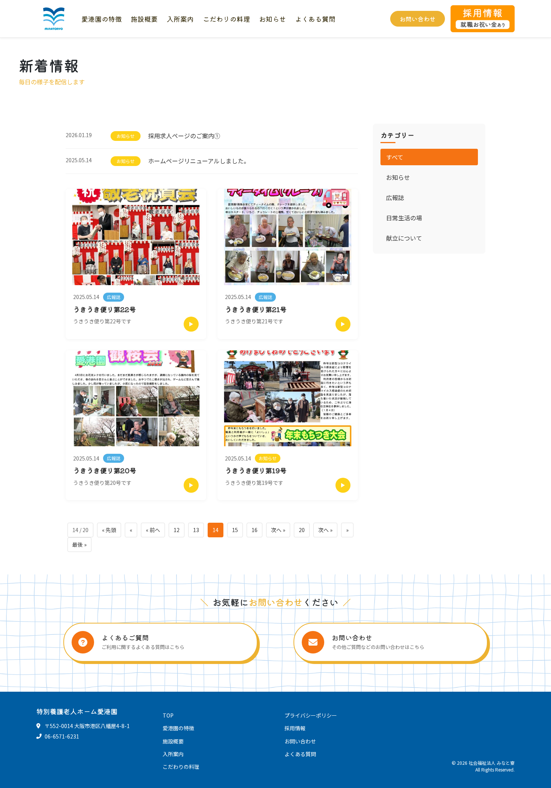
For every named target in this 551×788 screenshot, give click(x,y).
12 (177, 530)
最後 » (79, 544)
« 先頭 (109, 530)
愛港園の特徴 (101, 19)
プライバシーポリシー (310, 715)
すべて (394, 157)
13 (196, 530)
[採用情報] (483, 18)
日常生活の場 (404, 217)
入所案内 (180, 19)
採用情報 (294, 728)
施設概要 (144, 19)
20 (302, 530)
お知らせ (272, 19)
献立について (404, 237)
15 (235, 530)
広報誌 (395, 197)
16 (255, 530)
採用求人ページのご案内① (184, 135)
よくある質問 (315, 19)
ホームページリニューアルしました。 (199, 160)
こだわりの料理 (226, 19)
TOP (168, 715)
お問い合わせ (418, 18)
